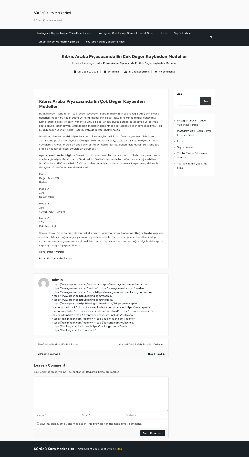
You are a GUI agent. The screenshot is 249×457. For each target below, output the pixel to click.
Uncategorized (91, 63)
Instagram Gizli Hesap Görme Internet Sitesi (126, 33)
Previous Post (50, 354)
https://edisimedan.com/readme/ (72, 318)
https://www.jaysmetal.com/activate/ (123, 284)
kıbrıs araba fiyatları (51, 251)
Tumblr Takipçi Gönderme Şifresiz (58, 41)
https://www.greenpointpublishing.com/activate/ (82, 303)
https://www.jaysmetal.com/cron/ (73, 292)
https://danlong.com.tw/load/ (108, 326)
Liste (164, 33)
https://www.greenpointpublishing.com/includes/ (82, 299)
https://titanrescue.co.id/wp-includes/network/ (103, 315)
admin (115, 71)
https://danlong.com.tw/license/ (114, 322)
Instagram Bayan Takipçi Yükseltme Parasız (64, 33)
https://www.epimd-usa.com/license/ (101, 307)
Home (75, 63)
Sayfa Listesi (182, 33)
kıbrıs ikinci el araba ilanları (55, 258)
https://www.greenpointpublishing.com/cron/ (123, 292)
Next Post (155, 354)
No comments (167, 71)
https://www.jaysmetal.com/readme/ (75, 288)
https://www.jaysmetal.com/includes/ (75, 284)
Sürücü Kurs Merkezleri (52, 13)
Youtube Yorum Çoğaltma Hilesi (105, 41)
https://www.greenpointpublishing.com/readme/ (82, 295)
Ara (179, 94)
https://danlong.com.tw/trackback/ (74, 330)
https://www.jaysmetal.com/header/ (121, 288)
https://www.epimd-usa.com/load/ (97, 311)
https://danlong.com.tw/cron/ (70, 326)
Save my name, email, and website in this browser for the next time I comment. (91, 423)
